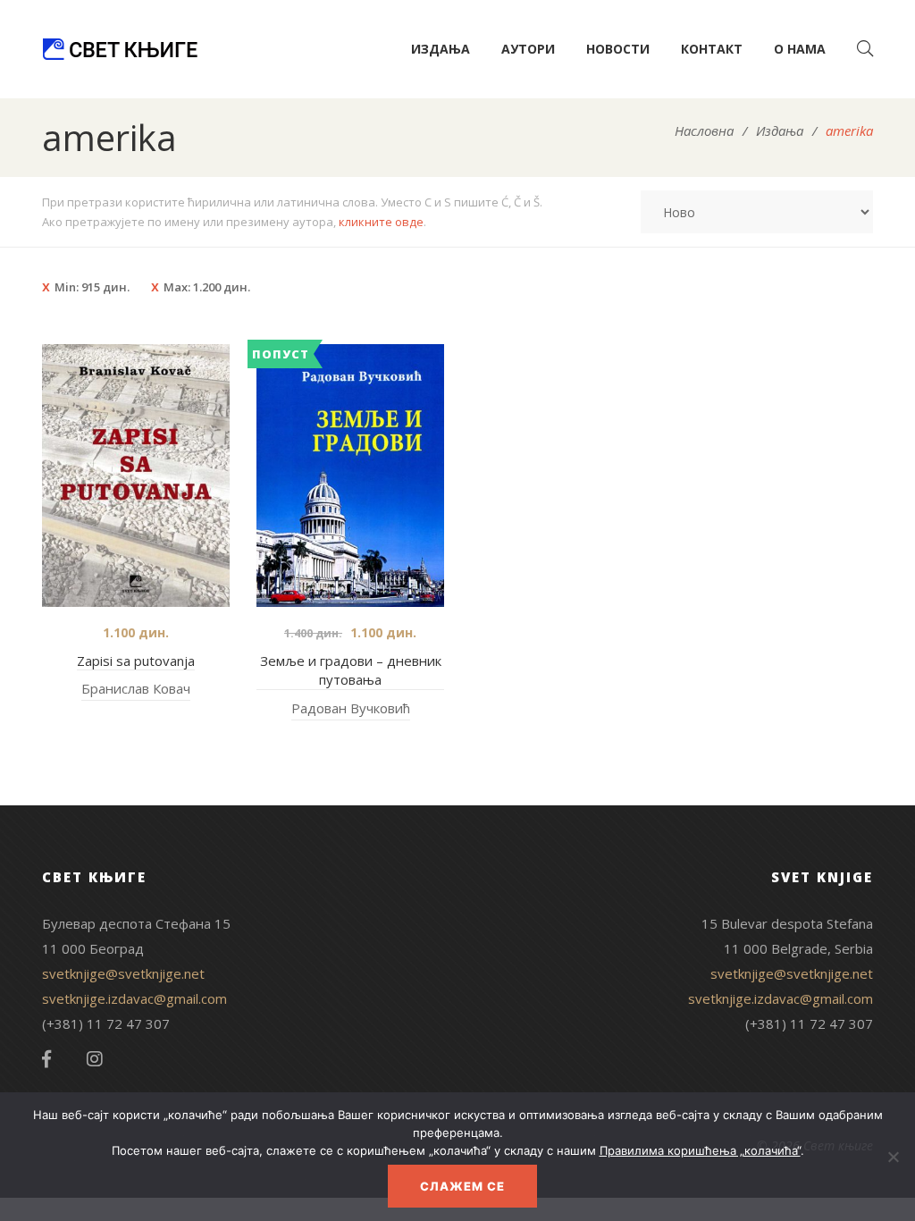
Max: (207, 287)
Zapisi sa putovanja (136, 660)
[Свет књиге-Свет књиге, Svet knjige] (119, 49)
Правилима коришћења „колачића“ (700, 1150)
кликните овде (381, 222)
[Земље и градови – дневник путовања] (350, 475)
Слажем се (462, 1186)
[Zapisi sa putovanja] (136, 475)
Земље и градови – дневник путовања (350, 670)
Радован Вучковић (350, 708)
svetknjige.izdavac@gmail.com (134, 998)
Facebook (46, 1059)
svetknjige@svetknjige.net (123, 973)
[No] (893, 1157)
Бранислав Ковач (135, 688)
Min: (92, 287)
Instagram (95, 1059)
